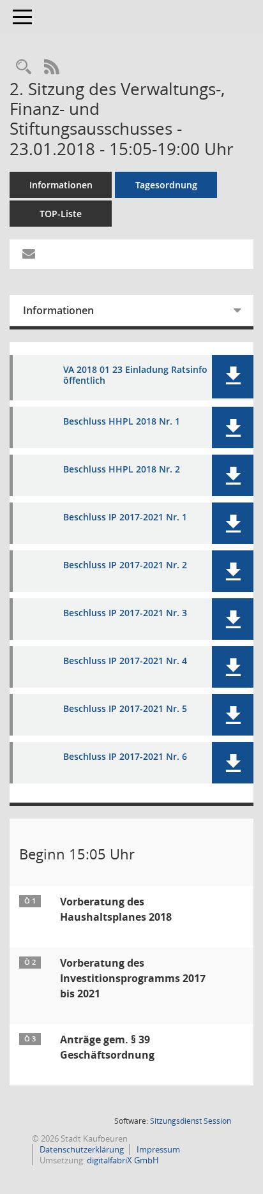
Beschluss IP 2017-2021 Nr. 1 (125, 517)
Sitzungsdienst (190, 1120)
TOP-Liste (61, 214)
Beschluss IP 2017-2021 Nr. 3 (125, 613)
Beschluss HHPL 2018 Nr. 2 (121, 469)
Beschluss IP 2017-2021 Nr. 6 (125, 757)
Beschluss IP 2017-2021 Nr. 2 (125, 565)
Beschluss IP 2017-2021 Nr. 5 (125, 709)
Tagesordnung (166, 185)
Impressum (157, 1149)
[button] (232, 376)
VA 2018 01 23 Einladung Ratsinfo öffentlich (135, 375)
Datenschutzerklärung (81, 1149)
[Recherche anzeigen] (24, 67)
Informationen (61, 185)
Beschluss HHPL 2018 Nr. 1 (121, 421)
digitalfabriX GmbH (123, 1160)
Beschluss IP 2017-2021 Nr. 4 (125, 661)
